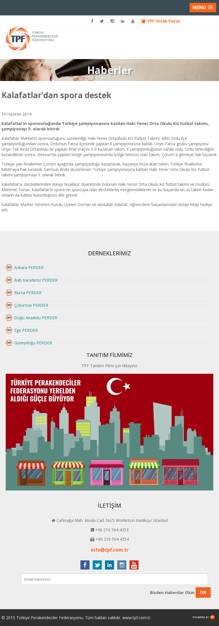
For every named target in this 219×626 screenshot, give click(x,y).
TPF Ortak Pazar (163, 21)
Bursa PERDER (28, 292)
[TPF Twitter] (102, 21)
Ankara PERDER (29, 267)
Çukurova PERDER (31, 305)
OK (203, 592)
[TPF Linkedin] (122, 21)
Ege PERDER (26, 330)
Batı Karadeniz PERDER (36, 280)
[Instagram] (112, 21)
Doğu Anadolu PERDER (35, 317)
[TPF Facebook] (92, 21)
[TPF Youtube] (133, 21)
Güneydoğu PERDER (33, 343)
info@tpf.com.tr (110, 550)
